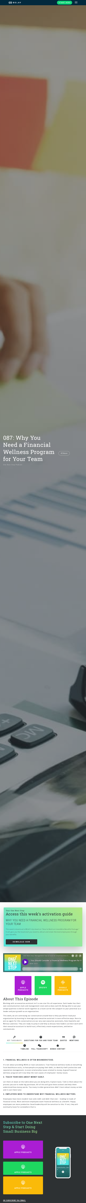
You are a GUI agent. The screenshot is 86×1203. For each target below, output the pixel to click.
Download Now (21, 942)
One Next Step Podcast (12, 465)
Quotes (63, 1040)
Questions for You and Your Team (41, 1040)
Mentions (74, 1040)
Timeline (25, 1049)
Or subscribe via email (14, 1200)
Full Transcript (39, 1049)
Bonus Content (57, 1049)
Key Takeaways (14, 1040)
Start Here (65, 2)
